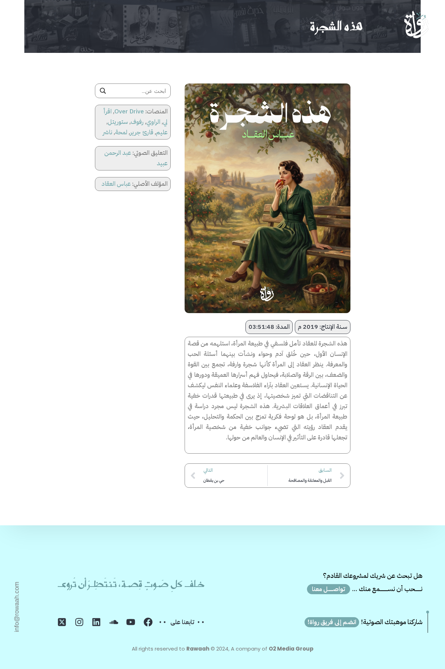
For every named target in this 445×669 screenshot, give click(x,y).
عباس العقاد (116, 183)
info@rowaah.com (16, 607)
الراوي (153, 121)
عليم (162, 132)
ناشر (107, 132)
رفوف (137, 121)
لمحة (121, 132)
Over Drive (129, 111)
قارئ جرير (141, 132)
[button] (16, 24)
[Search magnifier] (103, 91)
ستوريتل (118, 121)
